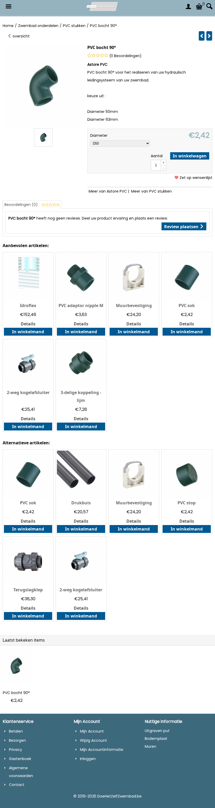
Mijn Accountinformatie (101, 749)
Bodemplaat (156, 738)
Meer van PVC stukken (151, 191)
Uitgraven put (157, 730)
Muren (150, 746)
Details (28, 324)
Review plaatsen (182, 227)
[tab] (32, 204)
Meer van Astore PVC (108, 191)
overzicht (21, 36)
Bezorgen (17, 740)
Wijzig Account (93, 740)
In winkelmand (28, 332)
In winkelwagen (190, 156)
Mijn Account (92, 731)
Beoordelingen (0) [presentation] (21, 204)
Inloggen (88, 758)
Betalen (16, 731)
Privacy (15, 749)
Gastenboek (20, 758)
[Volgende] (209, 36)
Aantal (157, 156)
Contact (16, 784)
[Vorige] (201, 36)
